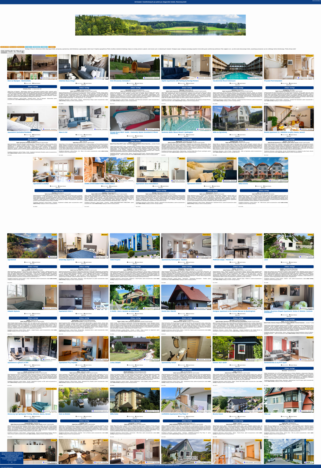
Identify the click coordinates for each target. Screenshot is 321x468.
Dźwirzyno (258, 55)
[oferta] (41, 77)
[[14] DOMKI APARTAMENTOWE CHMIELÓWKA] (109, 169)
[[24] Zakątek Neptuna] (32, 297)
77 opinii (312, 322)
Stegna (259, 388)
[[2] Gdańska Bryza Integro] (84, 66)
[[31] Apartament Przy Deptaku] (84, 348)
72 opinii (293, 424)
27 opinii (196, 270)
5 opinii (296, 91)
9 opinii (304, 142)
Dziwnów (207, 388)
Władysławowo (231, 158)
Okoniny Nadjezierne (153, 337)
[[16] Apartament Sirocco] (212, 169)
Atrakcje (44, 46)
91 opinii (199, 142)
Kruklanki (104, 388)
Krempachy (309, 55)
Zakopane (258, 440)
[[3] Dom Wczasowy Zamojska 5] (135, 66)
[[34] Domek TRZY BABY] (237, 348)
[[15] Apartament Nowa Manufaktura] (160, 169)
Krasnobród (155, 55)
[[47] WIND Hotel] (289, 451)
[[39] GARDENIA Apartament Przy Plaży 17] (186, 400)
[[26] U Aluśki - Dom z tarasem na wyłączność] (135, 297)
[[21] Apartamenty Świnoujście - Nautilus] (186, 245)
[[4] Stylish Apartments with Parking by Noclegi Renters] (186, 66)
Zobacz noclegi (33, 86)
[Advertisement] (160, 221)
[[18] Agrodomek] (32, 245)
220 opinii (193, 373)
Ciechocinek (155, 388)
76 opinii (121, 194)
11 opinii (143, 91)
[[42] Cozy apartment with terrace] (32, 451)
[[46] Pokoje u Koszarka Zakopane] (237, 451)
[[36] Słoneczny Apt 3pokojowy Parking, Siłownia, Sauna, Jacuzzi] (32, 400)
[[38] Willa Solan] (135, 400)
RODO (14, 460)
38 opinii (92, 373)
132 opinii (90, 270)
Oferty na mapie (13, 46)
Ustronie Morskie (51, 388)
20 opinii (247, 91)
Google (3, 454)
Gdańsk (105, 55)
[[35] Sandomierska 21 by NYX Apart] (289, 348)
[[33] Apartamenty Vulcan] (186, 348)
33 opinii (253, 321)
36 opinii (200, 91)
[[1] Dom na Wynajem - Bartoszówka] (32, 66)
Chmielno (130, 158)
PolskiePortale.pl (9, 467)
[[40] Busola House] (237, 400)
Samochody (36, 46)
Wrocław (182, 158)
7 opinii (48, 424)
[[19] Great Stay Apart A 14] (84, 245)
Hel (106, 107)
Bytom (157, 107)
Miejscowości (21, 46)
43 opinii (158, 143)
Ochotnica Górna (51, 55)
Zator (208, 337)
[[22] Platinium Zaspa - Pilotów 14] (237, 245)
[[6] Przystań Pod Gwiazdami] (289, 66)
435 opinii (140, 270)
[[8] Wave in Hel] (84, 118)
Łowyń (54, 234)
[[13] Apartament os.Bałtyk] (58, 169)
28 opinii (38, 321)
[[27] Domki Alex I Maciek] (186, 297)
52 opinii (197, 424)
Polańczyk (207, 440)
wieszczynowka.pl (316, 0)
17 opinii (246, 270)
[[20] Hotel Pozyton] (135, 245)
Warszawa (207, 55)
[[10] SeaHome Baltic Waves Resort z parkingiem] (186, 118)
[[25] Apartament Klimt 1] (84, 297)
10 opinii (91, 91)
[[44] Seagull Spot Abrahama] (135, 451)
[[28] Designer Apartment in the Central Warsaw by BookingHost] (237, 297)
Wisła (105, 337)
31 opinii (140, 373)
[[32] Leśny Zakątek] (135, 348)
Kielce (311, 286)
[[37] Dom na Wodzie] (84, 400)
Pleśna (208, 286)
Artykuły (52, 46)
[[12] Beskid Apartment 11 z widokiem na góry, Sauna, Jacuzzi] (289, 118)
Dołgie (259, 337)
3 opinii (169, 194)
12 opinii (244, 373)
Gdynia (157, 440)
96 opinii (90, 321)
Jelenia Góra (309, 388)
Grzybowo (79, 158)
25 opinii (42, 142)
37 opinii (88, 142)
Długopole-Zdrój (256, 107)
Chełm (54, 107)
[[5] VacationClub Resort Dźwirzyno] (237, 66)
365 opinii (242, 424)
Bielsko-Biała (103, 286)
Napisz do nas (176, 465)
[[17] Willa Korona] (263, 169)
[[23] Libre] (289, 245)
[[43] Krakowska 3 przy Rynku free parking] (84, 451)
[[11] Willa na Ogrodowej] (237, 118)
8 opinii (244, 142)
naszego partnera (38, 99)
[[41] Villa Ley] (289, 400)
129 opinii (268, 194)
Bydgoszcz (155, 234)
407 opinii (139, 424)
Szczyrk (310, 107)
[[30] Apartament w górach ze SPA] (32, 348)
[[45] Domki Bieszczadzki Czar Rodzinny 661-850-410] (186, 451)
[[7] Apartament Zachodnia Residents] (32, 118)
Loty (29, 46)
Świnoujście (206, 234)
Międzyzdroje (206, 107)
